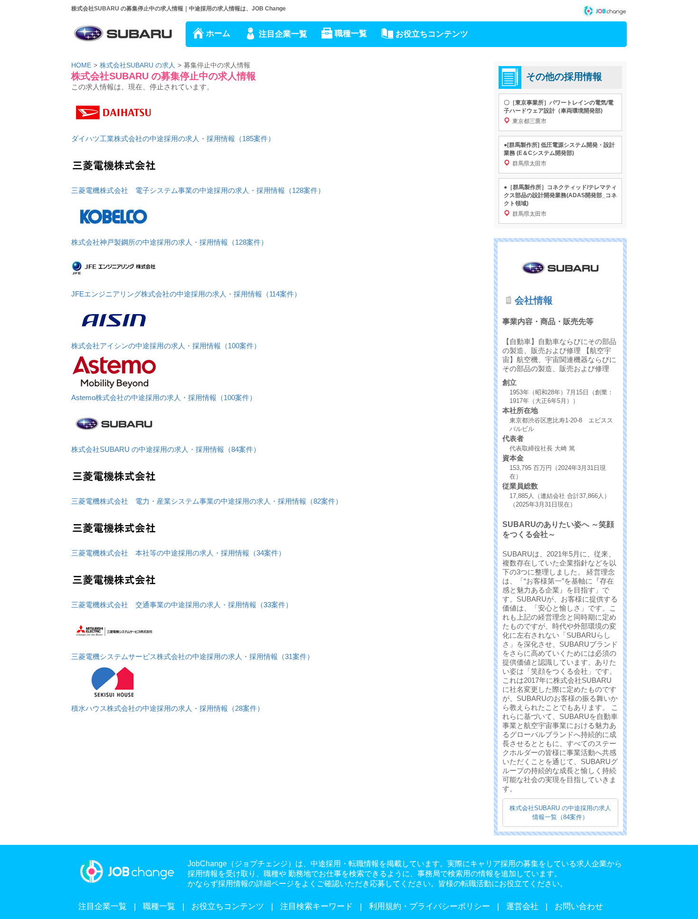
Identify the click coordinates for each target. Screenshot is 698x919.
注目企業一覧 (283, 33)
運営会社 (522, 906)
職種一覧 (351, 33)
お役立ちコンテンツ (432, 33)
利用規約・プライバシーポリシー (429, 906)
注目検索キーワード (316, 906)
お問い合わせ (579, 906)
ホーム (218, 33)
